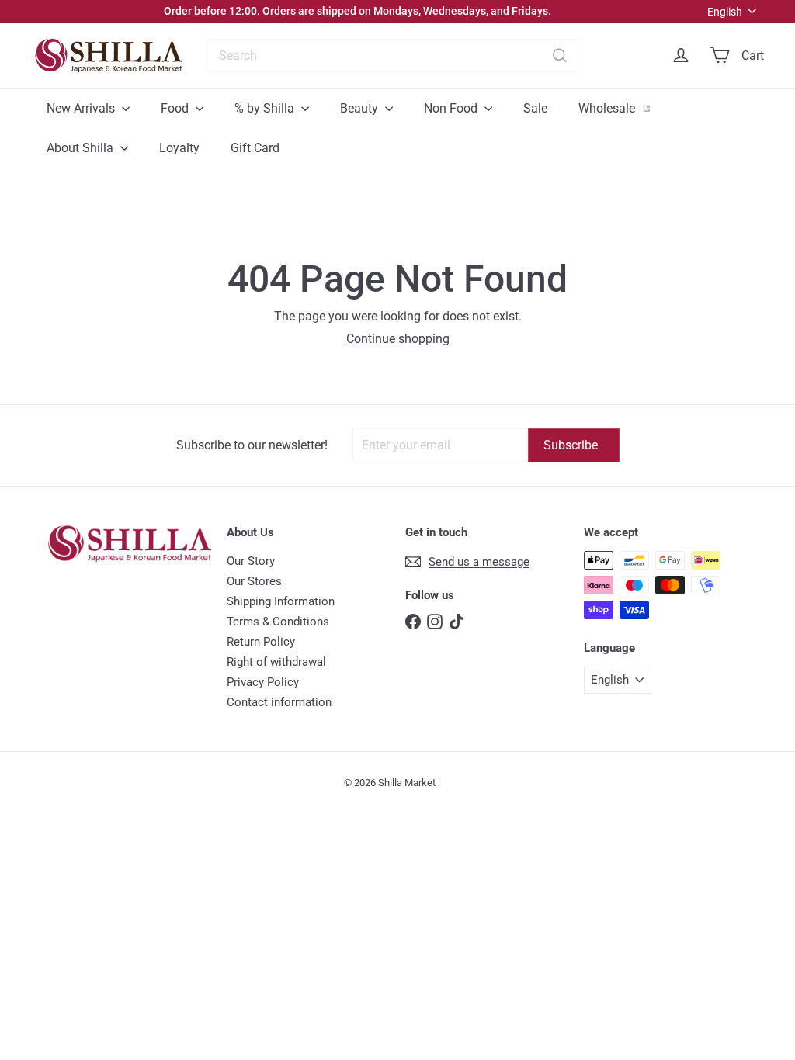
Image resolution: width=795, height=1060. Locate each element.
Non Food (452, 108)
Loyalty (179, 147)
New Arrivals (82, 108)
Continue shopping (398, 338)
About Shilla (81, 147)
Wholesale (622, 108)
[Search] (559, 55)
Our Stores (254, 581)
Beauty (360, 108)
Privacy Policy (263, 682)
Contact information (279, 702)
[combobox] (394, 55)
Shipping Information (281, 601)
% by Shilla (265, 108)
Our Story (251, 561)
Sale (535, 108)
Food (176, 108)
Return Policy (261, 642)
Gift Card (255, 147)
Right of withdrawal (276, 662)
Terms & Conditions (278, 622)
